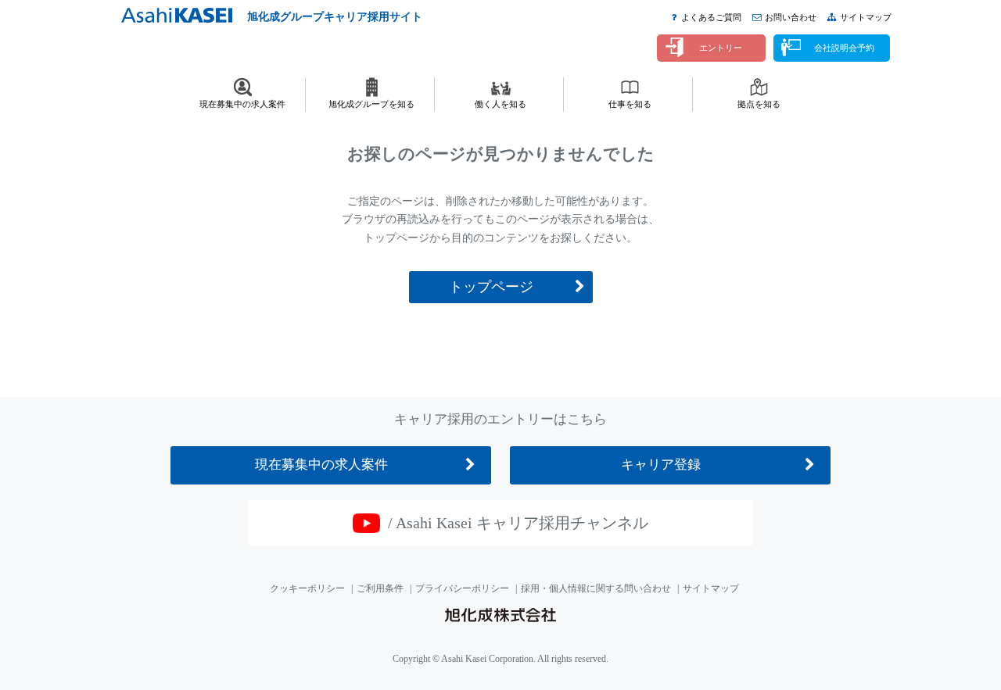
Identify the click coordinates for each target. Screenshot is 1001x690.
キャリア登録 (661, 464)
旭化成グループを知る (371, 104)
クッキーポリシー (307, 588)
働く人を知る (500, 104)
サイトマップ (866, 17)
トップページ (491, 287)
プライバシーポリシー (462, 588)
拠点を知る (758, 104)
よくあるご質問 (711, 17)
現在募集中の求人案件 (242, 104)
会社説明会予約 (844, 47)
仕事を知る (629, 104)
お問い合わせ (790, 17)
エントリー (720, 47)
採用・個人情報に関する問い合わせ (596, 588)
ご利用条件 (380, 588)
